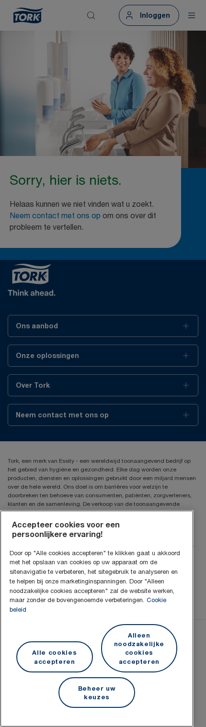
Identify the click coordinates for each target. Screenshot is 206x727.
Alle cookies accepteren (54, 657)
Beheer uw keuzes (97, 692)
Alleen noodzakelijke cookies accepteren (139, 648)
